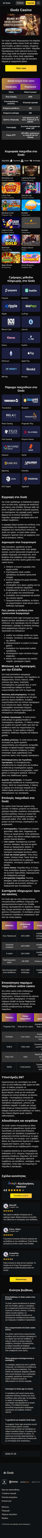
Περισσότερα (21, 1279)
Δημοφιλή (5, 160)
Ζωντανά (16, 160)
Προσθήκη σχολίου (21, 1196)
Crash (26, 160)
